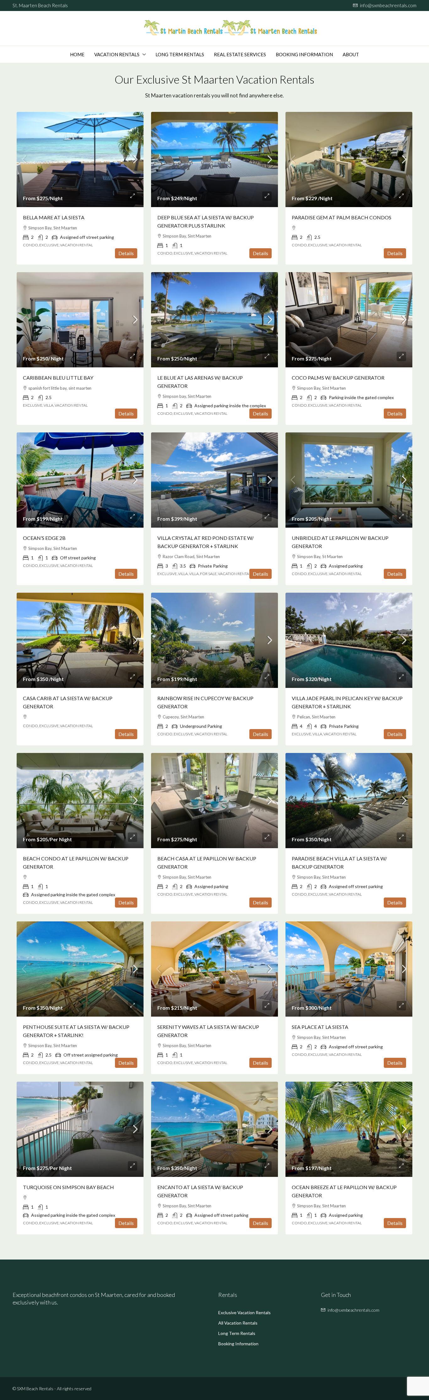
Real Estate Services (240, 54)
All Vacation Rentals (238, 1323)
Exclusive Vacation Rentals (244, 1312)
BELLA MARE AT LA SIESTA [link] (53, 217)
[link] (80, 159)
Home (77, 54)
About (351, 54)
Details (126, 253)
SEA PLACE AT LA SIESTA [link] (320, 1027)
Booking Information (304, 54)
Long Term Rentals (179, 54)
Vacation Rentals (116, 54)
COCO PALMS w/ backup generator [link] (338, 378)
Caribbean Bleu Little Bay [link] (58, 378)
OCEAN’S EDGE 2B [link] (44, 538)
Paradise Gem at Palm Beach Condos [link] (341, 217)
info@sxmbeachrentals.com (353, 1310)
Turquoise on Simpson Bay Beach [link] (68, 1187)
